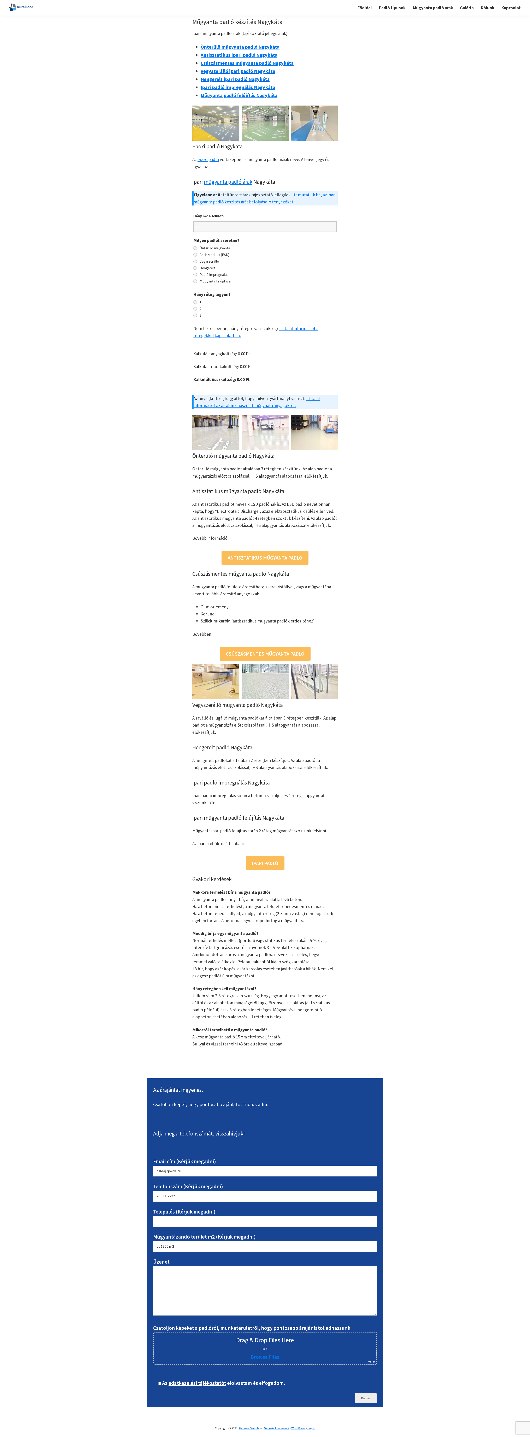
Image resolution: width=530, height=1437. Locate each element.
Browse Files (265, 1357)
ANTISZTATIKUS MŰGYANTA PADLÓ (265, 558)
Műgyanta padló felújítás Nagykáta (239, 95)
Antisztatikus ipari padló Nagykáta (239, 55)
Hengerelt (207, 268)
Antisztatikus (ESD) (214, 255)
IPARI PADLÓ (265, 863)
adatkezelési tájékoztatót (197, 1383)
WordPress (298, 1428)
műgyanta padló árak (228, 181)
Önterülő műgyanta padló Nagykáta (240, 47)
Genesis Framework (276, 1428)
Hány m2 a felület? (208, 216)
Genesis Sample (249, 1428)
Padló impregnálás (214, 275)
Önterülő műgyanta (215, 248)
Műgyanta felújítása (215, 281)
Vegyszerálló (209, 261)
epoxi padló (208, 159)
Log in (311, 1428)
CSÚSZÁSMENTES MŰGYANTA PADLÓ (265, 654)
